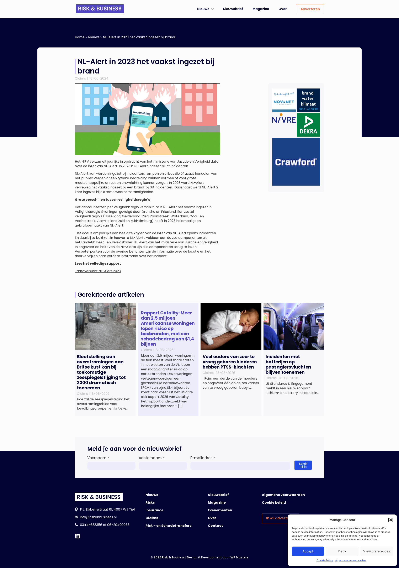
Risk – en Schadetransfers (168, 525)
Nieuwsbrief (233, 8)
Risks (150, 502)
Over (282, 8)
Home (80, 37)
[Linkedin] (77, 536)
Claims (80, 78)
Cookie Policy (324, 560)
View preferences (376, 551)
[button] (391, 520)
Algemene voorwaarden (350, 560)
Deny (342, 551)
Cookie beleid (274, 502)
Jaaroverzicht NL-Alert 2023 (98, 271)
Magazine (260, 8)
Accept (307, 551)
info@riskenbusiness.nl (98, 517)
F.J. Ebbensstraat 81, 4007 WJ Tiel (107, 509)
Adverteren (310, 9)
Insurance (154, 510)
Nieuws (203, 8)
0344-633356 (91, 524)
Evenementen (220, 510)
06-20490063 (118, 524)
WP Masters (239, 557)
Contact (215, 525)
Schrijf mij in (303, 465)
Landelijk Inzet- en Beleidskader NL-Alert (114, 242)
